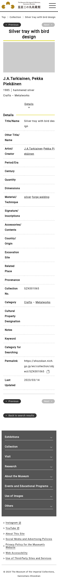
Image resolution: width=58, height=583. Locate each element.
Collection (15, 17)
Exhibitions (12, 436)
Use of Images (14, 495)
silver (27, 197)
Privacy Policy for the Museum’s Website (25, 546)
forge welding (40, 197)
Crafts (28, 302)
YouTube (11, 528)
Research (11, 466)
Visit (8, 456)
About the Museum (17, 476)
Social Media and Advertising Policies (29, 539)
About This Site (15, 533)
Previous (14, 24)
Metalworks (43, 302)
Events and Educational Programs (26, 486)
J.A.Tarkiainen (33, 148)
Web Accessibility (17, 552)
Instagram (12, 522)
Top (4, 17)
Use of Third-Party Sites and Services (28, 558)
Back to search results (21, 415)
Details (29, 104)
